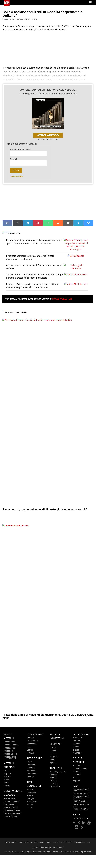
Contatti (19, 842)
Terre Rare (77, 738)
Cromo (76, 747)
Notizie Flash (10, 798)
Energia (30, 798)
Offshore (53, 774)
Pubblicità (68, 842)
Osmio (7, 786)
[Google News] (81, 828)
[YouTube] (89, 823)
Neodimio (31, 771)
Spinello (53, 763)
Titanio (76, 750)
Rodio (6, 783)
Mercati (30, 789)
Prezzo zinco (9, 748)
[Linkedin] (84, 823)
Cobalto (76, 744)
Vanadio (76, 741)
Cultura (53, 780)
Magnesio (77, 753)
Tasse (75, 778)
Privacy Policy (45, 847)
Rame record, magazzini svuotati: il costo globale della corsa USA (44, 509)
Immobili (76, 772)
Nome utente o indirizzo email (20, 149)
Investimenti (32, 801)
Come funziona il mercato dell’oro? (80, 801)
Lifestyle (53, 783)
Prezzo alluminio (11, 745)
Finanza (30, 795)
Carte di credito (79, 769)
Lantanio (31, 768)
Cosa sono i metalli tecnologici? (81, 797)
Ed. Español (58, 847)
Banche (76, 766)
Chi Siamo (9, 842)
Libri (49, 842)
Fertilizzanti (32, 744)
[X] (78, 823)
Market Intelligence (12, 810)
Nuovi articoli (79, 842)
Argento (7, 774)
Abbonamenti (40, 842)
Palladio (7, 777)
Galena (53, 754)
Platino (7, 780)
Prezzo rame (9, 742)
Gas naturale (32, 741)
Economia (31, 792)
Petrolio (30, 738)
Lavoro (30, 807)
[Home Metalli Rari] (7, 5)
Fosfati (53, 751)
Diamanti (77, 775)
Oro (5, 771)
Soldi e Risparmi (11, 816)
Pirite (52, 760)
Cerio (29, 762)
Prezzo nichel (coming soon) (10, 757)
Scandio (30, 777)
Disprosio (31, 765)
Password (13, 159)
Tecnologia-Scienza (59, 771)
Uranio (30, 750)
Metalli (30, 804)
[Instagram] (76, 828)
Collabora (28, 842)
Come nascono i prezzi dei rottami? (81, 809)
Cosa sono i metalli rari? (81, 790)
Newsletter (57, 842)
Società (53, 777)
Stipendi (76, 781)
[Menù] (90, 2)
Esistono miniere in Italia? (81, 805)
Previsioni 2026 (11, 807)
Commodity (9, 804)
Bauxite (53, 747)
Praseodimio (32, 774)
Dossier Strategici (12, 801)
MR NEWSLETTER (62, 299)
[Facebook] (74, 823)
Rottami (30, 753)
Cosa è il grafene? (81, 793)
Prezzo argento (10, 754)
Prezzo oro (8, 751)
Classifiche (55, 786)
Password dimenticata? (16, 176)
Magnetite (54, 757)
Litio (29, 747)
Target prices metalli (13, 813)
